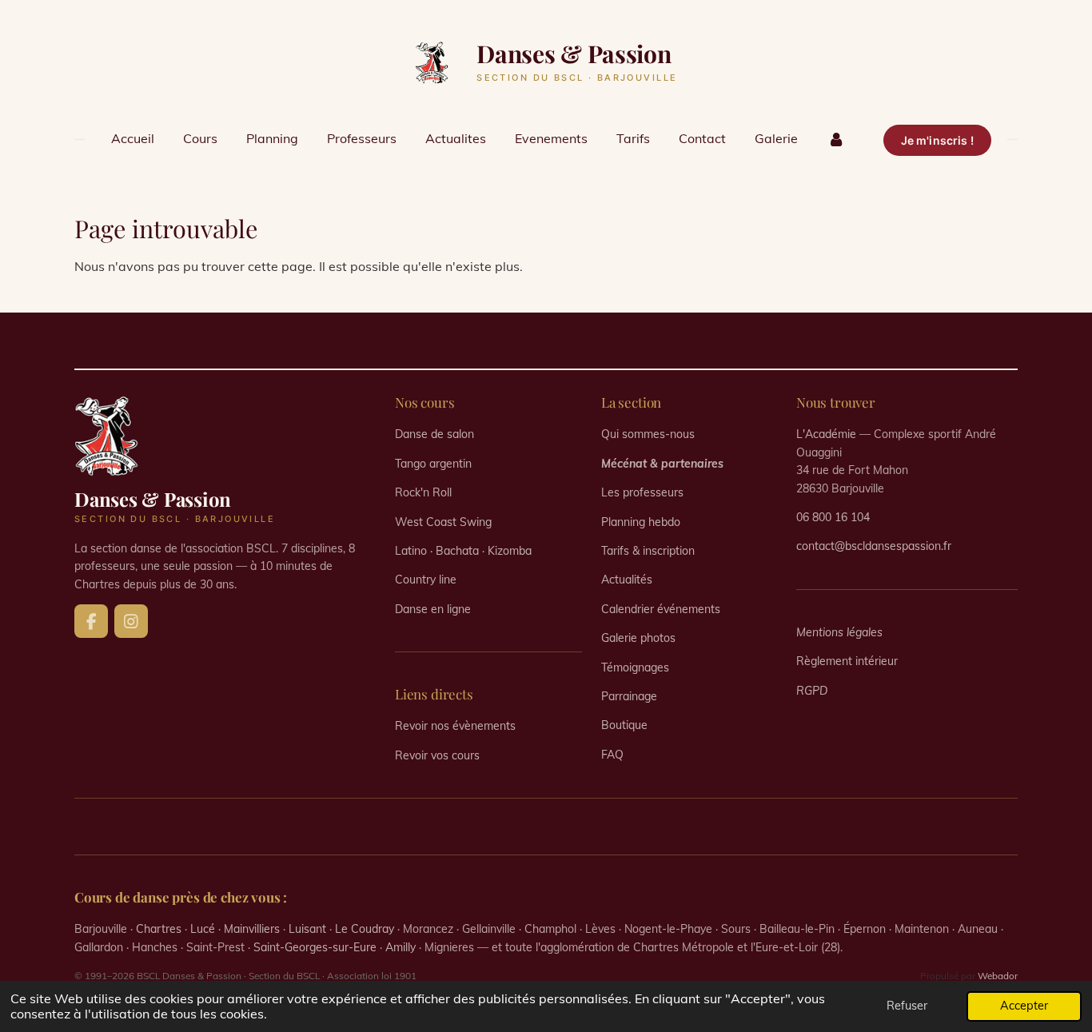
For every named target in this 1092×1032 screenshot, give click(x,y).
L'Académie (826, 434)
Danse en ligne (433, 609)
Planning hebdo (640, 522)
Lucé (202, 929)
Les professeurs (642, 492)
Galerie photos (638, 638)
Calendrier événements (660, 609)
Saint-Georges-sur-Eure (315, 947)
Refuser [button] (907, 1005)
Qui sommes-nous (648, 434)
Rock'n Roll (423, 492)
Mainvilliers (252, 929)
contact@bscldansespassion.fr (873, 546)
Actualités (626, 579)
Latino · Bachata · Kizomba (463, 551)
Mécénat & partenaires (662, 463)
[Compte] (835, 138)
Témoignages (635, 667)
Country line (425, 579)
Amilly (400, 947)
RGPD (811, 690)
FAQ (612, 754)
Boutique (624, 725)
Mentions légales (839, 632)
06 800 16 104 (833, 517)
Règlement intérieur (847, 661)
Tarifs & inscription (648, 551)
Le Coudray (364, 929)
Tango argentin (433, 463)
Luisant (307, 929)
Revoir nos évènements (455, 726)
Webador (998, 976)
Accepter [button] (1024, 1005)
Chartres (158, 929)
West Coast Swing (443, 522)
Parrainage (629, 696)
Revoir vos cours (437, 755)
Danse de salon (434, 434)
